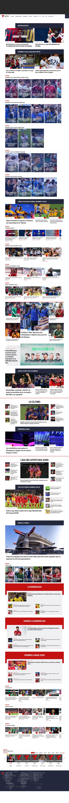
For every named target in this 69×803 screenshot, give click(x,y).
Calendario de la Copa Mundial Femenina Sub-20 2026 (55, 488)
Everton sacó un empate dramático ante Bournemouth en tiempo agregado (31, 258)
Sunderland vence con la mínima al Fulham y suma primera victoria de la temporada (22, 674)
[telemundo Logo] (3, 773)
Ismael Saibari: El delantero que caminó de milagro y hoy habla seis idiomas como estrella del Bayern (23, 646)
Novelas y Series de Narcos (38, 777)
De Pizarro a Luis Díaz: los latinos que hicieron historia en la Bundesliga (50, 640)
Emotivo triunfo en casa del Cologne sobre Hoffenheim (23, 611)
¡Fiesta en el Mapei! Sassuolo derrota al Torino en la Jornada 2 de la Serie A (13, 297)
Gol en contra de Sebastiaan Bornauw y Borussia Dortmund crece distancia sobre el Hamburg (21, 606)
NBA (43, 16)
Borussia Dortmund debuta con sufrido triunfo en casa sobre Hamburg (44, 594)
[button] (34, 412)
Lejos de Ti (22, 780)
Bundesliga (25, 16)
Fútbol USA (35, 16)
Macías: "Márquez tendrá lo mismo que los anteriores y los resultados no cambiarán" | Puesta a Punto (52, 717)
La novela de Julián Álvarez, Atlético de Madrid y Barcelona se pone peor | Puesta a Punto (25, 717)
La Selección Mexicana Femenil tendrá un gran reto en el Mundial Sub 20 (56, 506)
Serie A (30, 16)
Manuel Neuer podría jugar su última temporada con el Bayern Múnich (50, 646)
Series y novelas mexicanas (38, 775)
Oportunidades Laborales (24, 775)
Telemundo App (36, 780)
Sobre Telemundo (8, 780)
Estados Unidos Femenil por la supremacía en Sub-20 (55, 494)
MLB (46, 16)
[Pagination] (60, 78)
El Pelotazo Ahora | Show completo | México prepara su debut (11, 735)
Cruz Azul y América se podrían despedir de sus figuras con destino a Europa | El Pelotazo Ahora (24, 699)
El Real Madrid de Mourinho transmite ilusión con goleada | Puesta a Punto (37, 717)
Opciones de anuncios (9, 772)
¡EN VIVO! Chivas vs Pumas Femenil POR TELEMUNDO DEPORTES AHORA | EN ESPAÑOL (11, 238)
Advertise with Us (23, 772)
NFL (40, 16)
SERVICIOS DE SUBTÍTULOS (24, 774)
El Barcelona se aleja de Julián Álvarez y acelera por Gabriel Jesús (43, 663)
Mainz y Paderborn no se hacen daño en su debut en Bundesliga (50, 612)
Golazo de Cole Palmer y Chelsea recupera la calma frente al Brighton (50, 674)
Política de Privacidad (9, 774)
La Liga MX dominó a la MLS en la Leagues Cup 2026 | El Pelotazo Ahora (51, 698)
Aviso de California (9, 777)
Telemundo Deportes (24, 783)
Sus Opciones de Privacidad (11, 775)
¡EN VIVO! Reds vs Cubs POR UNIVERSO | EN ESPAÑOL (23, 238)
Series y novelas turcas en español (39, 772)
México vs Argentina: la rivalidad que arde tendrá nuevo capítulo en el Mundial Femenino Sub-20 (56, 511)
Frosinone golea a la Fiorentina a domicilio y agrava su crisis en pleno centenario (31, 297)
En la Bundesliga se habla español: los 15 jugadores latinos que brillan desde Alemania (43, 628)
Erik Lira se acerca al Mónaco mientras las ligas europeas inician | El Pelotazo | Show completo (11, 698)
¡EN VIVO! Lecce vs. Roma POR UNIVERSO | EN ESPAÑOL (37, 238)
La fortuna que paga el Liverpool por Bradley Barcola (22, 679)
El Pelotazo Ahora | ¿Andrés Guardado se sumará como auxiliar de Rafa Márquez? (38, 736)
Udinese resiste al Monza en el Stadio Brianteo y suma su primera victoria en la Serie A (50, 297)
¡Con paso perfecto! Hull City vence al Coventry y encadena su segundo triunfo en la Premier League (51, 259)
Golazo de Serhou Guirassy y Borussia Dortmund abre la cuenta (50, 606)
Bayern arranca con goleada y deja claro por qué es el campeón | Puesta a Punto (11, 717)
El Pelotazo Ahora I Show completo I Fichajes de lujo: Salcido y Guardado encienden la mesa (52, 736)
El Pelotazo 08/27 (38, 697)
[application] (34, 412)
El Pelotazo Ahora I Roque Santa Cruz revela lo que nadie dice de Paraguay (24, 736)
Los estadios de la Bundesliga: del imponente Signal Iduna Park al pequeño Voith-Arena (22, 640)
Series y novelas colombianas (38, 774)
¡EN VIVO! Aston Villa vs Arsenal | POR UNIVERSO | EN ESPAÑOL (51, 238)
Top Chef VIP (23, 777)
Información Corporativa (9, 783)
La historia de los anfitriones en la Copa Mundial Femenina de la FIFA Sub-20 (56, 500)
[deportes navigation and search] (67, 16)
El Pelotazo (50, 16)
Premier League (18, 16)
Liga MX (12, 16)
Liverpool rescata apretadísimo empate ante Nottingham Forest (51, 680)
